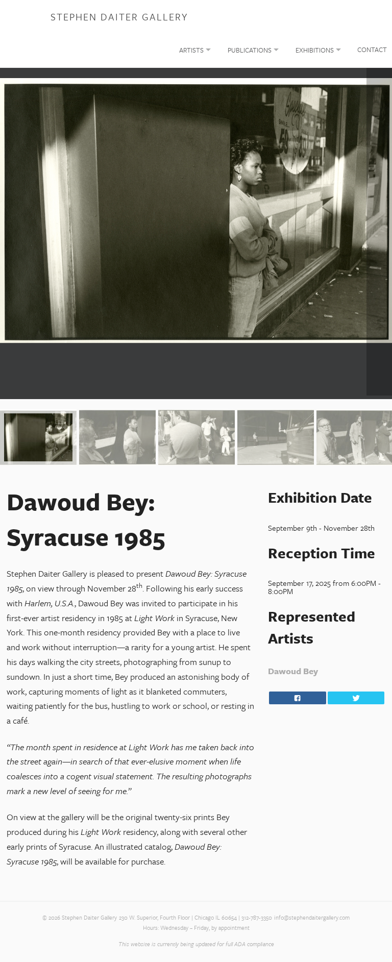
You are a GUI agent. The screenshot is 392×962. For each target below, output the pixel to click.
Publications (250, 50)
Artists (191, 50)
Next (379, 232)
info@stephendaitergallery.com (312, 918)
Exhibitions (315, 50)
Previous (13, 232)
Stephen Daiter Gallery (119, 16)
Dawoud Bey (293, 670)
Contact (372, 49)
